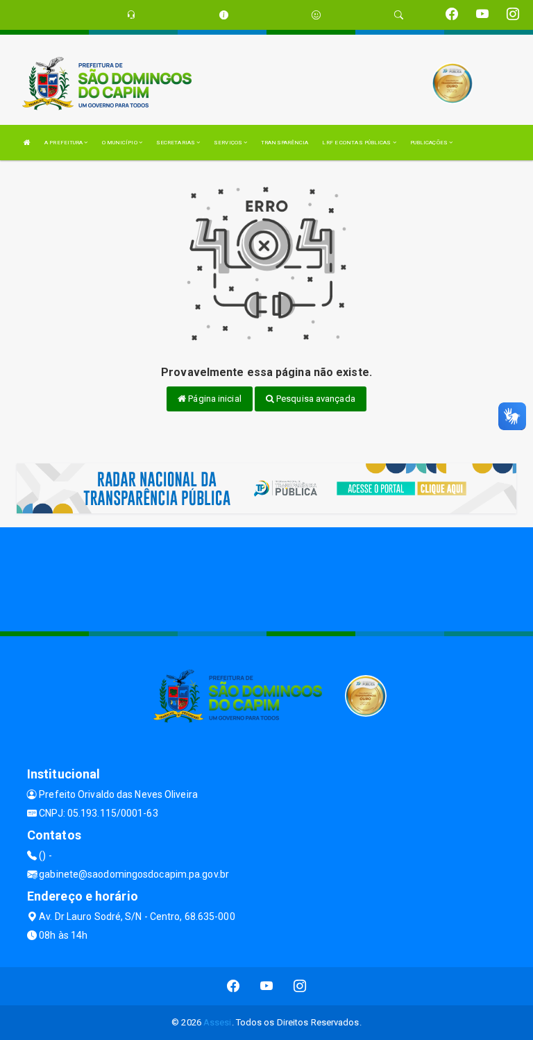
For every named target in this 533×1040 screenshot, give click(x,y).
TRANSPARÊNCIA (284, 142)
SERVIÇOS (229, 142)
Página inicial (214, 398)
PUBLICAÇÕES (429, 142)
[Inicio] (27, 142)
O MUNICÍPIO (120, 142)
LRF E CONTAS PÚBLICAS (357, 142)
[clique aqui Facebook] (233, 986)
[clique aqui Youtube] (267, 986)
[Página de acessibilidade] (316, 15)
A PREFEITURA (64, 142)
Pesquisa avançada (314, 398)
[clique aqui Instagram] (300, 986)
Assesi (217, 1022)
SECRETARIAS (176, 142)
